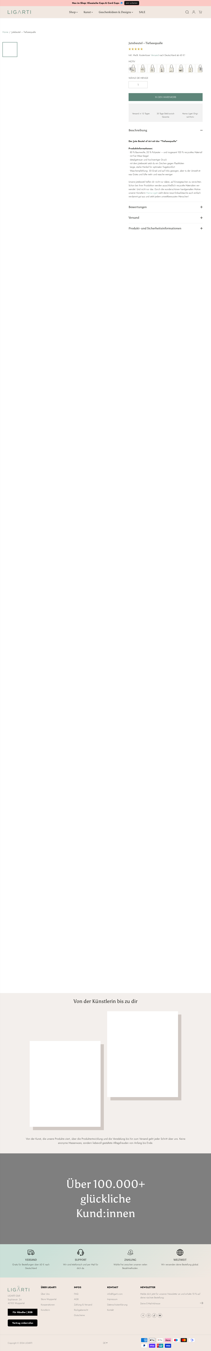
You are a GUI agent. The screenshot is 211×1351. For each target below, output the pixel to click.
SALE (142, 12)
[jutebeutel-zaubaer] (161, 68)
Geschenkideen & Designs (115, 12)
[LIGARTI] (19, 12)
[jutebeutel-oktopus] (180, 68)
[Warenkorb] (200, 12)
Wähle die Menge (138, 78)
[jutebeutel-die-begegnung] (133, 68)
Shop (72, 12)
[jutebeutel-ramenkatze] (190, 68)
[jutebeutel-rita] (171, 68)
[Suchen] (187, 12)
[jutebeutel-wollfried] (152, 68)
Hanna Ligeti (152, 192)
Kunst (87, 12)
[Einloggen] (194, 12)
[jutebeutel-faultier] (142, 68)
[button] (136, 49)
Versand (155, 55)
